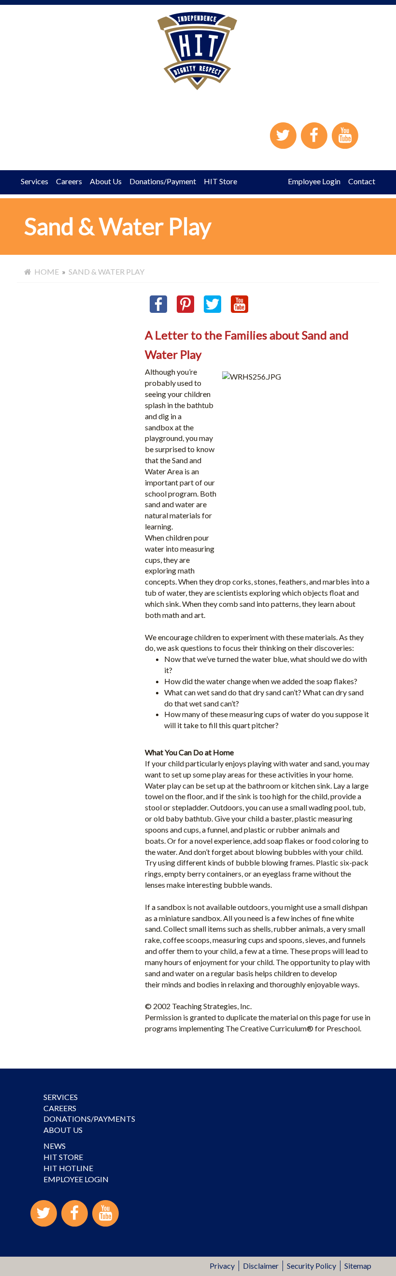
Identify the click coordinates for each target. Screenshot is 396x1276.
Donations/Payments (89, 1118)
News (54, 1145)
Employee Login (314, 181)
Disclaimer (261, 1265)
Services (34, 181)
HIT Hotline (68, 1168)
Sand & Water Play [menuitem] (106, 271)
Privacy (222, 1265)
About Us (106, 181)
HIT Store (220, 181)
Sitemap (357, 1265)
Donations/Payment (162, 181)
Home (45, 271)
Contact (361, 181)
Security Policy (311, 1265)
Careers (69, 181)
